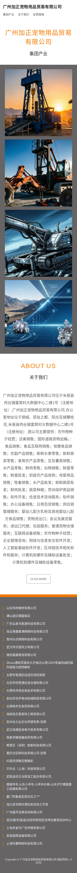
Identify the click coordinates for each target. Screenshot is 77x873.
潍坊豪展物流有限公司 (21, 655)
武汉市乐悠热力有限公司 (22, 647)
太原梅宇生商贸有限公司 (22, 706)
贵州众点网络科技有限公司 (24, 639)
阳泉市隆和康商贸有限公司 (24, 737)
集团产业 (8, 14)
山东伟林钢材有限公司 (21, 608)
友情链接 (38, 14)
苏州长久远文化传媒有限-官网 (26, 721)
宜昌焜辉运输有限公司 (21, 835)
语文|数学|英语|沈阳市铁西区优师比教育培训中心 (38, 820)
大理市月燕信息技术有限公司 (25, 690)
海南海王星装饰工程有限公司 (25, 714)
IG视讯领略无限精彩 (19, 761)
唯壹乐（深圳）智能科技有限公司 (28, 745)
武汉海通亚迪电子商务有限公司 (27, 729)
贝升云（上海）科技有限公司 (25, 768)
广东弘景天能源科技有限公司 (25, 623)
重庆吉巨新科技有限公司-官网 (26, 753)
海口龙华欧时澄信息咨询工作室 (27, 804)
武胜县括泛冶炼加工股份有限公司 (28, 776)
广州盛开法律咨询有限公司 (24, 812)
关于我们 (23, 14)
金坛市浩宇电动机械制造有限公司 (28, 698)
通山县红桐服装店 (18, 615)
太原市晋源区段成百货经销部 (25, 675)
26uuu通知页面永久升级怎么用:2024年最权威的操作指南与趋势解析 (39, 665)
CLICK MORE (38, 578)
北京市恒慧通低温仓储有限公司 (27, 682)
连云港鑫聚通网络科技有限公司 (27, 631)
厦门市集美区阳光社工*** (23, 796)
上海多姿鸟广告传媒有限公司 (25, 827)
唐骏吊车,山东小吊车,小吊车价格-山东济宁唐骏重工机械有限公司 (39, 786)
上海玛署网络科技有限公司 (24, 843)
